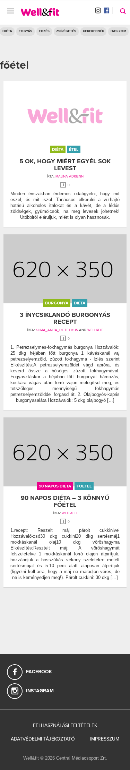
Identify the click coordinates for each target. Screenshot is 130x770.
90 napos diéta (55, 486)
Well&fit (95, 330)
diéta (57, 149)
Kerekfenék (93, 31)
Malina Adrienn (69, 176)
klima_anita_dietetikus (57, 330)
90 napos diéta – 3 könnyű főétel (65, 501)
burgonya (56, 303)
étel (73, 149)
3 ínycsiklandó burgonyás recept (65, 318)
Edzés (44, 31)
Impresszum (104, 739)
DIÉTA (7, 31)
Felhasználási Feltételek (65, 725)
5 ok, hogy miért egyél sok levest (65, 164)
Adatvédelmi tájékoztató (43, 739)
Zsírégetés (66, 31)
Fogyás (25, 31)
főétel (84, 486)
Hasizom (118, 31)
